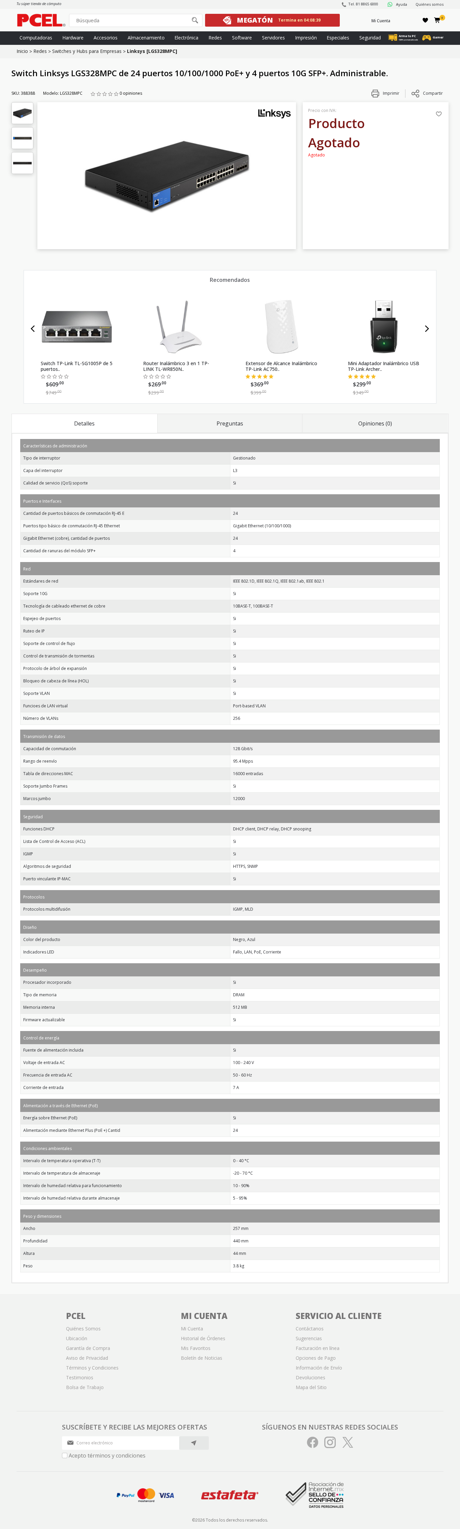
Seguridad (370, 37)
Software (242, 37)
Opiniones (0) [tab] (375, 423)
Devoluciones (310, 1377)
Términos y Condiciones (92, 1367)
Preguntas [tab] (230, 423)
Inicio (22, 51)
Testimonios (79, 1377)
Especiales (338, 37)
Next (427, 328)
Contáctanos (310, 1328)
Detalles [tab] (84, 423)
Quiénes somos (429, 4)
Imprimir (390, 93)
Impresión (306, 37)
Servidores (273, 37)
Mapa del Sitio (311, 1387)
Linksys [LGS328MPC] (152, 51)
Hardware (73, 37)
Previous (33, 328)
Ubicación (76, 1338)
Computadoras (36, 37)
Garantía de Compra (88, 1348)
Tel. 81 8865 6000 (363, 3)
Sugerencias (309, 1338)
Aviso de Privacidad (87, 1358)
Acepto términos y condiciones (107, 1455)
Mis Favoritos (195, 1348)
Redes (215, 37)
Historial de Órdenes (203, 1338)
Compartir (433, 93)
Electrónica (186, 37)
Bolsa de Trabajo (85, 1387)
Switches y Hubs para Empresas (87, 51)
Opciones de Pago (316, 1358)
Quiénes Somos (83, 1328)
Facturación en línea (317, 1348)
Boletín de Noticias (201, 1358)
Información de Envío (319, 1367)
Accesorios (106, 37)
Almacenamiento (146, 37)
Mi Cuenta (380, 21)
